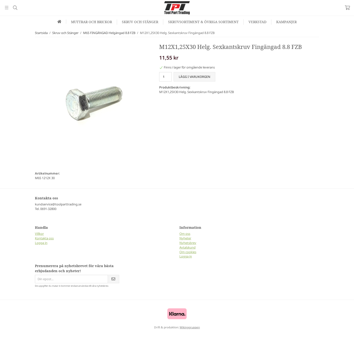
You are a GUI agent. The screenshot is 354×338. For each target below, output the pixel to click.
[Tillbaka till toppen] (4, 331)
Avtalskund (187, 247)
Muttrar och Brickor (91, 22)
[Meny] (6, 7)
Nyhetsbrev (187, 243)
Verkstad (257, 22)
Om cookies (187, 252)
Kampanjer (286, 22)
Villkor (39, 233)
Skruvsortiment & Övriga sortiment (203, 22)
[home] (59, 22)
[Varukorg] (347, 7)
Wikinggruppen (190, 327)
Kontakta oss (44, 238)
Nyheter (185, 238)
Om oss (184, 233)
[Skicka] (113, 279)
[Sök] (15, 8)
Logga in (41, 243)
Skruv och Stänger (140, 22)
